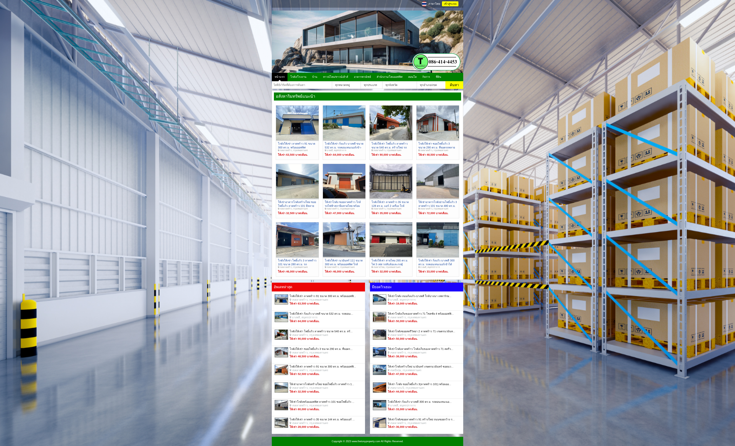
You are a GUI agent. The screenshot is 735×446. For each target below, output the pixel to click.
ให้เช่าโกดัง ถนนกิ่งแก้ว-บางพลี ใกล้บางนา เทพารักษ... (419, 296)
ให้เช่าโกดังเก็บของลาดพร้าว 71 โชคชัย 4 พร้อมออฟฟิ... (421, 313)
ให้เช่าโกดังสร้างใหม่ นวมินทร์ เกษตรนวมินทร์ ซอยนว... (420, 366)
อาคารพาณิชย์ (362, 76)
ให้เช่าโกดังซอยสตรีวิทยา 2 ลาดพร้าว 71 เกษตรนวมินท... (421, 331)
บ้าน (314, 76)
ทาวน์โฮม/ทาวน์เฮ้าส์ (335, 76)
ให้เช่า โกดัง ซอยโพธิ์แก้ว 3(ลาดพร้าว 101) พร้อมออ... (419, 384)
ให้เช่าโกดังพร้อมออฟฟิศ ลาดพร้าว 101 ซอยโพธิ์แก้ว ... (322, 401)
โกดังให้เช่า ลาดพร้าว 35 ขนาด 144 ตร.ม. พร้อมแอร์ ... (322, 419)
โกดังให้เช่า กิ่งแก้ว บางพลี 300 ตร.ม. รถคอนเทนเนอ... (420, 401)
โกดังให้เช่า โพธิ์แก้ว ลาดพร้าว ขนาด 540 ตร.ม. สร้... (321, 331)
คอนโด (412, 76)
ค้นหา (454, 85)
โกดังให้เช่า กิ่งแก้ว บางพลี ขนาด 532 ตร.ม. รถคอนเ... (321, 313)
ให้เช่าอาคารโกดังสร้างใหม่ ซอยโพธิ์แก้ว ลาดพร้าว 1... (322, 384)
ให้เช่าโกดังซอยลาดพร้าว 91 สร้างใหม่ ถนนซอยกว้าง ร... (421, 419)
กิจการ (426, 76)
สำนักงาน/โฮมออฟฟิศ (390, 76)
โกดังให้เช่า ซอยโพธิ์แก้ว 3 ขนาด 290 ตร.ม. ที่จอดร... (321, 348)
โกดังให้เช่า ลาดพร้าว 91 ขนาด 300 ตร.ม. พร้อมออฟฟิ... (323, 296)
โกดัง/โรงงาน (298, 76)
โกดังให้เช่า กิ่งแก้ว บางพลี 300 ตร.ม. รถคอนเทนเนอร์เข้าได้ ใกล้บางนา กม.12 (436, 264)
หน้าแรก (280, 76)
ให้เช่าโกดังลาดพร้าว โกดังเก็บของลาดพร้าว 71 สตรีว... (420, 348)
